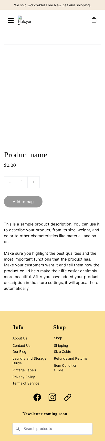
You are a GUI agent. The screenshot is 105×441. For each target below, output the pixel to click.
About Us (19, 338)
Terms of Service (25, 383)
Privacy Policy (23, 377)
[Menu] (11, 20)
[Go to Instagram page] (52, 397)
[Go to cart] (94, 20)
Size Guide (62, 351)
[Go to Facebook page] (37, 397)
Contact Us (21, 345)
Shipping (61, 345)
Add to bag (23, 201)
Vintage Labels (24, 370)
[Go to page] (68, 397)
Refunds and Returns (70, 358)
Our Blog (19, 351)
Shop (58, 338)
